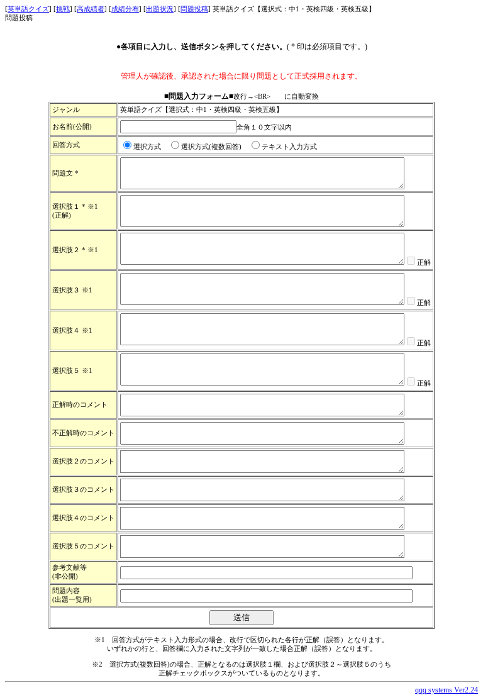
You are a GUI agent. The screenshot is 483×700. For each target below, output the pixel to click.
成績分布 (125, 9)
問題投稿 (194, 9)
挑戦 (63, 9)
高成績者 (90, 9)
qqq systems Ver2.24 (446, 690)
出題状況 (160, 9)
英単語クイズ (28, 9)
